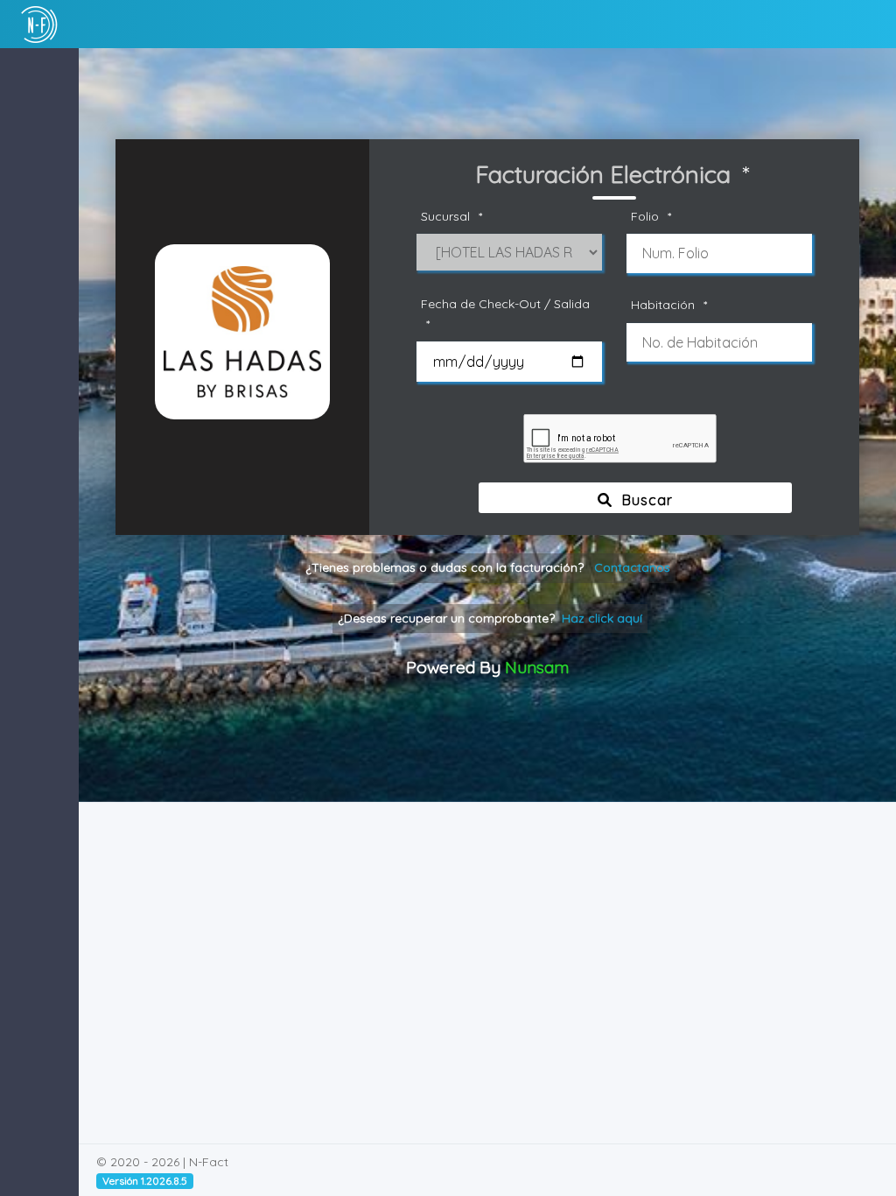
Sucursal (451, 216)
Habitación (669, 305)
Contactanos (632, 567)
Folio (651, 216)
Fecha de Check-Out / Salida (505, 313)
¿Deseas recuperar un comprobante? (490, 618)
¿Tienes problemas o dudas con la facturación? (487, 567)
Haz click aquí (602, 618)
